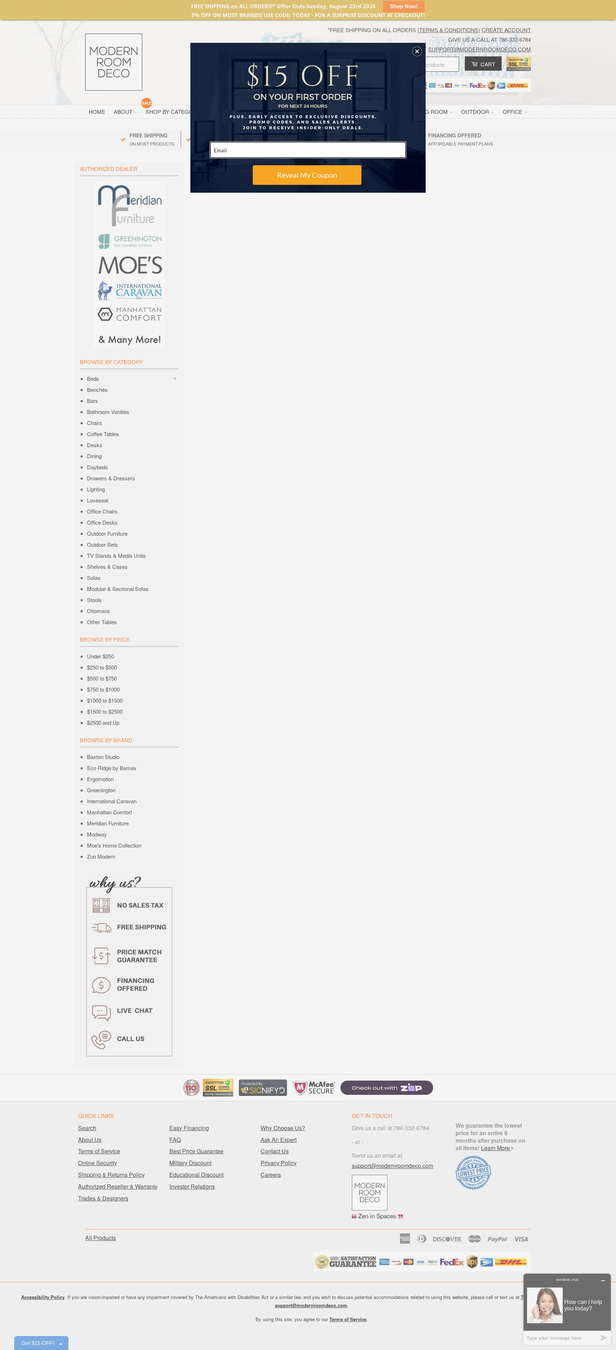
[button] (417, 51)
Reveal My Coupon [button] (307, 175)
